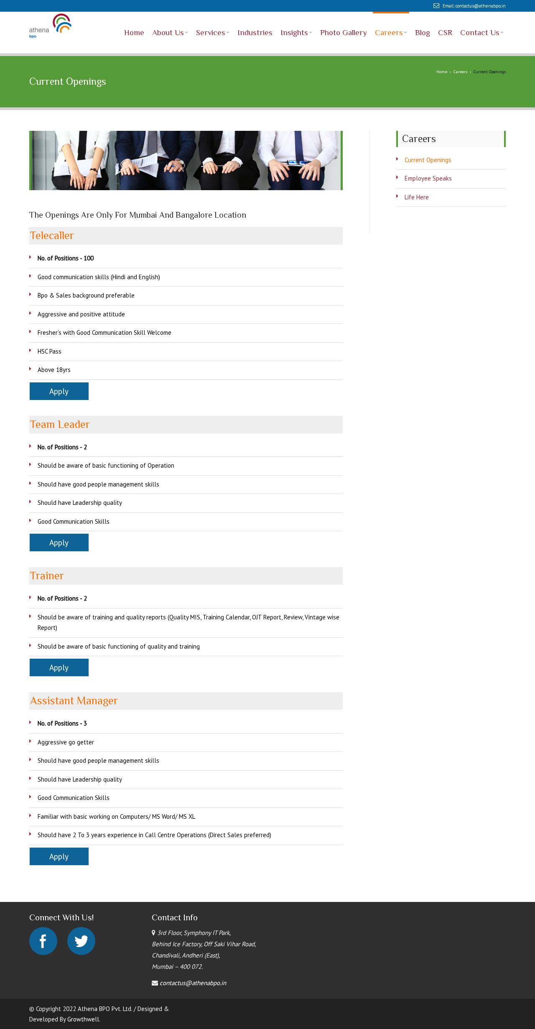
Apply (59, 378)
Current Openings (428, 146)
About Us (168, 16)
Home (134, 16)
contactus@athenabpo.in (481, 6)
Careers (389, 16)
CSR (445, 16)
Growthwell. (83, 1006)
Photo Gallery (343, 16)
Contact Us (479, 16)
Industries (255, 16)
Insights (294, 16)
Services (210, 16)
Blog (422, 16)
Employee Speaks (428, 165)
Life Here (417, 184)
